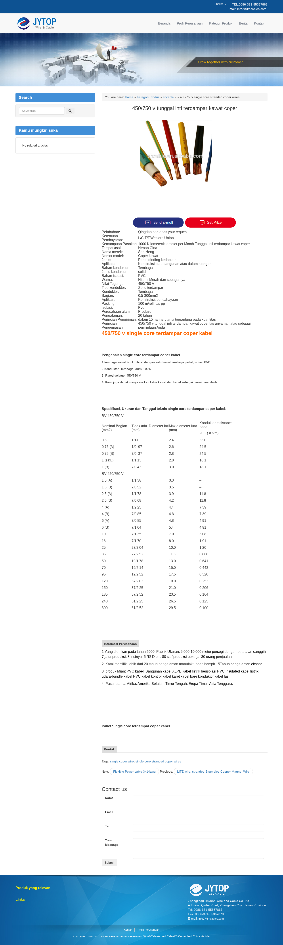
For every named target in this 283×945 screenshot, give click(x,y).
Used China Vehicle (198, 936)
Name (109, 798)
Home (129, 97)
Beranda (164, 23)
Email (109, 812)
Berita (243, 23)
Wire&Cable (150, 936)
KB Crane (180, 936)
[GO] (70, 111)
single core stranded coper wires (158, 761)
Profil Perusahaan (190, 23)
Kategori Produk (220, 23)
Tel (107, 826)
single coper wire (122, 761)
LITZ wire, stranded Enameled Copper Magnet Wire (213, 771)
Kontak (259, 23)
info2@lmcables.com (251, 9)
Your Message (112, 842)
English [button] (219, 4)
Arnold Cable (166, 936)
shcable (168, 97)
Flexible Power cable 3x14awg (134, 771)
